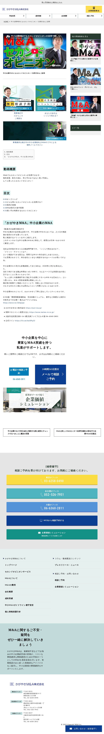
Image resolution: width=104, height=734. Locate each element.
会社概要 (64, 16)
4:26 (5, 210)
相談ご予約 (90, 16)
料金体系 (12, 16)
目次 (8, 154)
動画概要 (9, 152)
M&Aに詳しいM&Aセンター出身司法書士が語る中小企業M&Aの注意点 (76, 432)
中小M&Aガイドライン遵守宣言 (19, 605)
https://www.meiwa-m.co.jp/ (41, 312)
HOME (6, 21)
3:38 (5, 208)
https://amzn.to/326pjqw (14, 303)
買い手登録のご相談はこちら (52, 2)
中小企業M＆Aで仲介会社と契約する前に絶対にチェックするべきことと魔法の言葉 (28, 432)
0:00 (5, 199)
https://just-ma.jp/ (34, 308)
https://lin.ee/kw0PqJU (25, 320)
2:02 (5, 205)
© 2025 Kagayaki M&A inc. (71, 724)
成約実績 (38, 16)
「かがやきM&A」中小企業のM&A (19, 157)
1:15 (5, 202)
